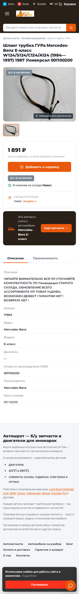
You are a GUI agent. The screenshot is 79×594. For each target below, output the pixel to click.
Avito (9, 4)
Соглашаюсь (39, 584)
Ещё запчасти (54, 228)
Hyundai (56, 493)
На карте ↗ (29, 201)
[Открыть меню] (7, 14)
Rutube (39, 4)
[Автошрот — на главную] (25, 14)
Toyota (21, 493)
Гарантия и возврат (49, 549)
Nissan (46, 493)
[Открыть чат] (70, 585)
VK (54, 4)
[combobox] (34, 27)
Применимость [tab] (45, 258)
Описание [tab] (15, 258)
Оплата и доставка (16, 549)
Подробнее (29, 576)
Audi (5, 493)
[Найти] (71, 27)
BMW (13, 493)
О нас (7, 555)
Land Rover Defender (61, 489)
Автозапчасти (11, 38)
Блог (69, 544)
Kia (64, 493)
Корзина (70, 4)
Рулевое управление (34, 38)
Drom (24, 4)
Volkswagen (33, 493)
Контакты (23, 555)
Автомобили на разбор (44, 544)
